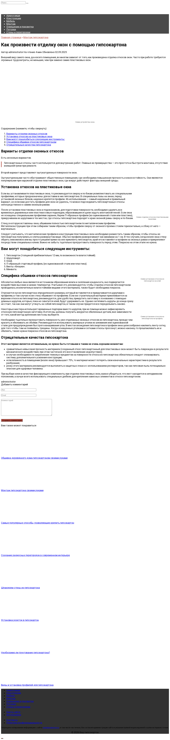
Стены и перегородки (18, 32)
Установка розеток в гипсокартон (20, 620)
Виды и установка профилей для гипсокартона (27, 685)
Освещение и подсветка (20, 26)
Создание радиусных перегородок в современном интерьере (35, 555)
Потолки (11, 29)
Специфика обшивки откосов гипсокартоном (31, 142)
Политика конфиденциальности (24, 722)
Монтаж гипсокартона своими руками (22, 490)
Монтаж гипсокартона (35, 37)
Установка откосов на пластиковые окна (29, 136)
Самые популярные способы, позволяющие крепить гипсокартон (37, 522)
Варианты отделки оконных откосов (26, 133)
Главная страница (11, 37)
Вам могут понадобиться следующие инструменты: (35, 139)
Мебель (10, 21)
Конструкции (13, 18)
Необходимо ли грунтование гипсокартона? (25, 652)
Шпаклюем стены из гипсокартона (20, 587)
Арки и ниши (13, 15)
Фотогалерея (13, 714)
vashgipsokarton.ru (51, 727)
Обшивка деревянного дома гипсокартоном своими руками (34, 458)
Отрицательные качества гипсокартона (28, 144)
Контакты (12, 720)
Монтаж (11, 24)
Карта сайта (13, 712)
